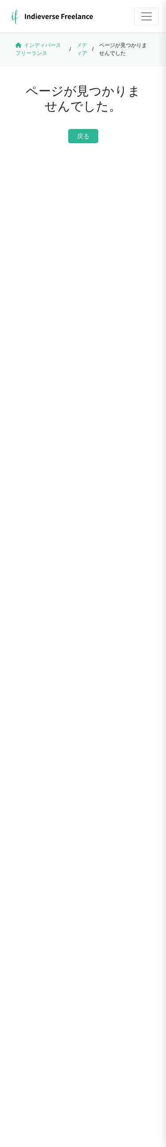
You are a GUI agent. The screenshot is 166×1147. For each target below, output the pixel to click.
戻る (83, 136)
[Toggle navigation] (146, 16)
